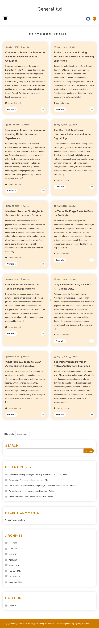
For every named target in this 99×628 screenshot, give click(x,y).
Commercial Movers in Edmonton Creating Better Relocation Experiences (25, 134)
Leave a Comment (14, 103)
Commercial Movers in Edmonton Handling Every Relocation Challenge (25, 56)
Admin (26, 47)
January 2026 (14, 576)
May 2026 (13, 554)
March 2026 (14, 565)
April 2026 (13, 560)
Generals (11, 109)
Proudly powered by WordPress (41, 623)
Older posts (9, 434)
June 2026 (13, 549)
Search (12, 445)
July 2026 (13, 543)
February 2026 (15, 571)
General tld (49, 9)
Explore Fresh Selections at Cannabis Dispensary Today (31, 491)
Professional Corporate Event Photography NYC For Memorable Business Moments (43, 486)
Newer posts (22, 434)
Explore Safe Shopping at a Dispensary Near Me (28, 480)
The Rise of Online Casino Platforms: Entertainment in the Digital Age (72, 134)
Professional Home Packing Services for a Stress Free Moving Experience (74, 56)
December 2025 (15, 582)
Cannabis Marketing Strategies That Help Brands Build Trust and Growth (38, 475)
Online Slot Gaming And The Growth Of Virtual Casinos (31, 497)
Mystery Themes (82, 623)
